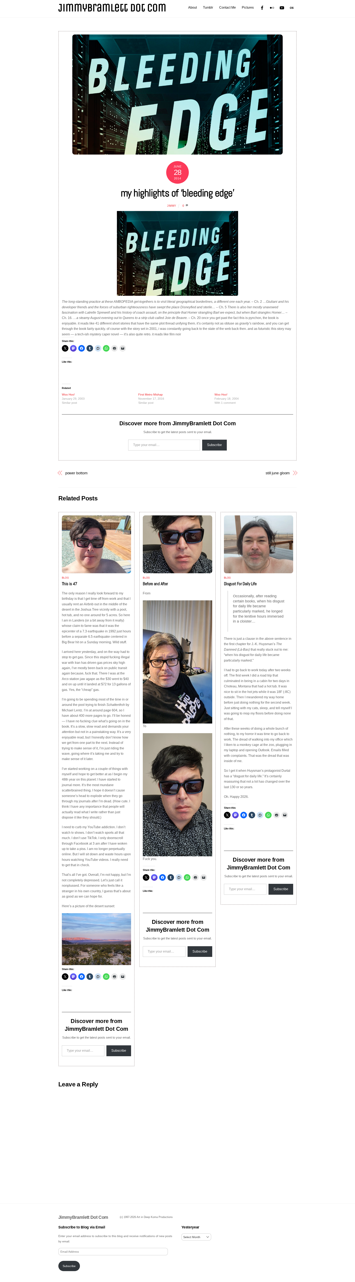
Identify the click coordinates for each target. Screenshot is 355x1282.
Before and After (155, 583)
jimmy (171, 205)
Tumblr (208, 7)
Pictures (248, 7)
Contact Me (227, 7)
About (192, 7)
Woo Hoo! (68, 394)
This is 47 (69, 583)
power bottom (76, 473)
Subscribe (214, 445)
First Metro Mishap (150, 394)
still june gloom (278, 473)
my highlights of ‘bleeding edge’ (177, 193)
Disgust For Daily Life (240, 583)
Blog (65, 577)
